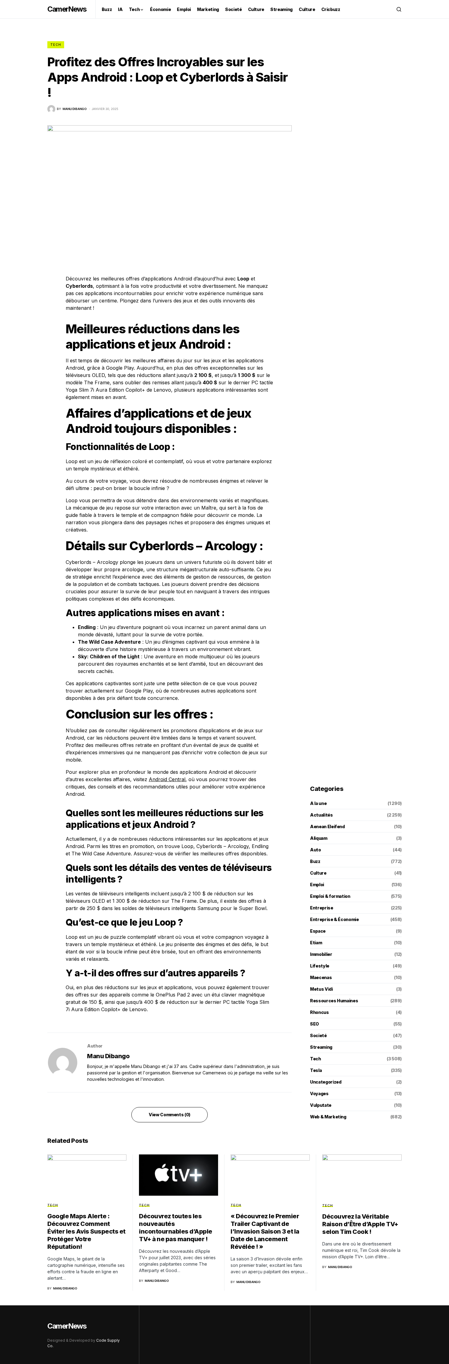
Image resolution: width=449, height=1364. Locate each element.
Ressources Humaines (334, 1000)
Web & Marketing (328, 1116)
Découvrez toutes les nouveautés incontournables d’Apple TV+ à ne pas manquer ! (175, 1227)
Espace (318, 931)
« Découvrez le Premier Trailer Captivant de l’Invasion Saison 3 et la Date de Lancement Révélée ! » (265, 1231)
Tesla (316, 1070)
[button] (399, 9)
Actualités (321, 814)
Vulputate (320, 1105)
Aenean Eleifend (327, 826)
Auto (315, 849)
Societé (318, 1035)
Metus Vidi (321, 989)
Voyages (319, 1093)
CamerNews (66, 9)
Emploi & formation (330, 896)
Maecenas (321, 977)
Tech (55, 44)
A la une (318, 803)
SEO (314, 1023)
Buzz (315, 861)
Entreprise (321, 907)
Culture (318, 873)
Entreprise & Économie (334, 919)
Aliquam (318, 838)
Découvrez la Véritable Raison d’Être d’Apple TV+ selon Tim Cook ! (360, 1224)
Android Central (167, 779)
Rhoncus (319, 1012)
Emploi (317, 884)
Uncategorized (325, 1081)
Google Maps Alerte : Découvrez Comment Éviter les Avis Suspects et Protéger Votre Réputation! (86, 1231)
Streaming (321, 1047)
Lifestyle (319, 965)
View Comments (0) (169, 1114)
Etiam (316, 942)
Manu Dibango (108, 1056)
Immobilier (321, 954)
